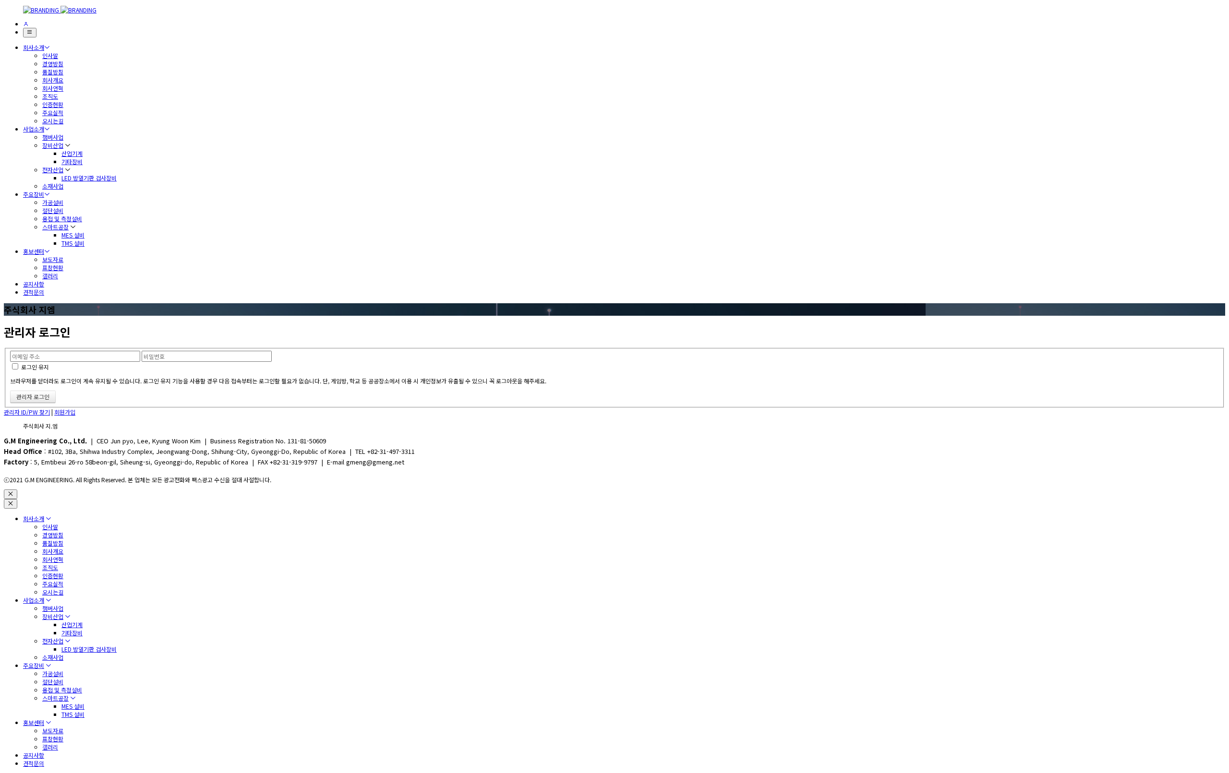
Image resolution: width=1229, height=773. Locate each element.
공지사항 (33, 284)
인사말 (50, 55)
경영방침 (52, 63)
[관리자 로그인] (26, 24)
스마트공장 (55, 227)
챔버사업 (52, 137)
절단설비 (52, 210)
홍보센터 (33, 251)
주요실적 (52, 112)
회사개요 (52, 80)
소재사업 (52, 186)
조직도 (50, 96)
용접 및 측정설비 (62, 218)
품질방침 (52, 72)
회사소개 (33, 47)
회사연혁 (52, 88)
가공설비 (52, 202)
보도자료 (52, 259)
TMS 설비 (72, 243)
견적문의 (33, 292)
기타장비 (72, 161)
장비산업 (52, 145)
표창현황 (52, 267)
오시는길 (52, 121)
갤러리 (50, 276)
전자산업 (52, 170)
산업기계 (72, 153)
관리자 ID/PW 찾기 (27, 412)
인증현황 (52, 104)
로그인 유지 (34, 367)
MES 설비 (72, 235)
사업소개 (33, 129)
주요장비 (33, 194)
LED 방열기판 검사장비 (89, 178)
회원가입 (64, 412)
